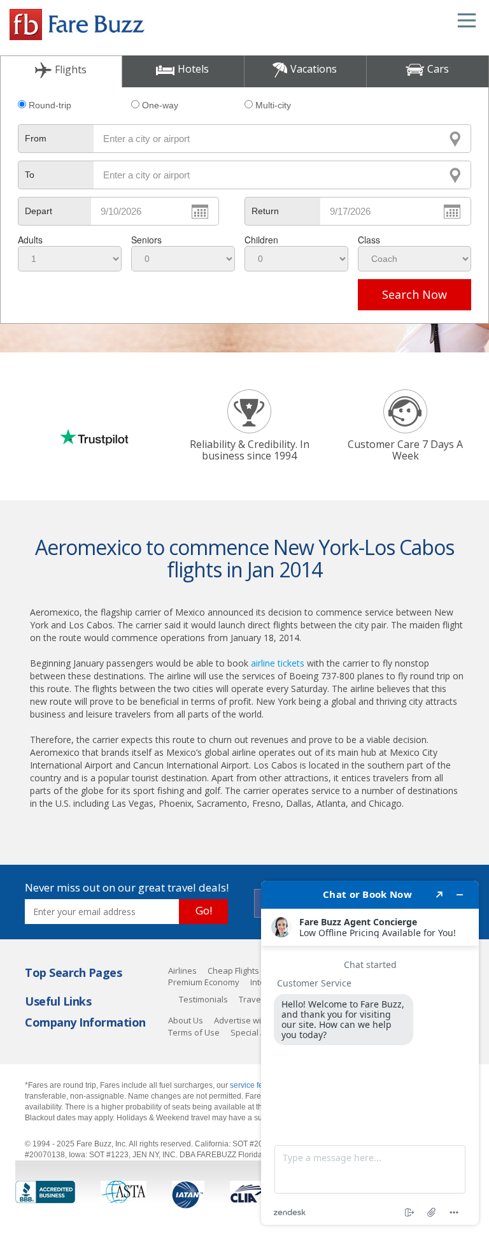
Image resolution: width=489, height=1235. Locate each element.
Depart (38, 211)
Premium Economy (203, 982)
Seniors (146, 239)
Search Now (414, 294)
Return (265, 211)
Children (261, 239)
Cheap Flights (233, 970)
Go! (203, 910)
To (29, 175)
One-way (160, 105)
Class (369, 239)
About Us (185, 1020)
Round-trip (50, 105)
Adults (30, 239)
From (35, 138)
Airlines (182, 970)
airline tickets (277, 663)
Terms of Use (194, 1032)
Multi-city (273, 105)
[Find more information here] (370, 1052)
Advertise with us (247, 1020)
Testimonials (203, 999)
